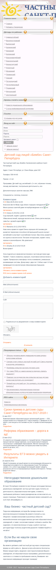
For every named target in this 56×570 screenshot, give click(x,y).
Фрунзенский (11, 91)
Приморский (10, 75)
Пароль (6, 134)
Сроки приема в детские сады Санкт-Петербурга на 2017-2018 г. (26, 411)
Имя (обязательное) (10, 285)
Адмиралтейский (12, 37)
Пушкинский (10, 88)
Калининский (11, 47)
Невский (9, 78)
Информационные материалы (15, 405)
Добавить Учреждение (14, 27)
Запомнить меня (10, 139)
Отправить (7, 342)
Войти (8, 142)
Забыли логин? (12, 146)
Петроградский (11, 81)
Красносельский (12, 61)
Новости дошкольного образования (19, 105)
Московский (10, 71)
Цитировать (7, 210)
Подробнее (7, 426)
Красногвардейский (13, 58)
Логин (6, 128)
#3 (5, 213)
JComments (28, 345)
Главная (9, 24)
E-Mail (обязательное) (11, 292)
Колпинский (10, 54)
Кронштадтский (12, 64)
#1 (5, 246)
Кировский (10, 51)
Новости (7, 402)
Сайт (5, 300)
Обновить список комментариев (15, 270)
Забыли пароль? (13, 149)
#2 (5, 227)
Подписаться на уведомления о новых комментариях (26, 322)
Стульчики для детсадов (13, 118)
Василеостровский (13, 41)
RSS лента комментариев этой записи (17, 273)
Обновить (6, 335)
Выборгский (10, 44)
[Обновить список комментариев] (17, 199)
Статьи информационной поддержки (20, 109)
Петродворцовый (12, 85)
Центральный (11, 95)
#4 (5, 202)
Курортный (10, 68)
